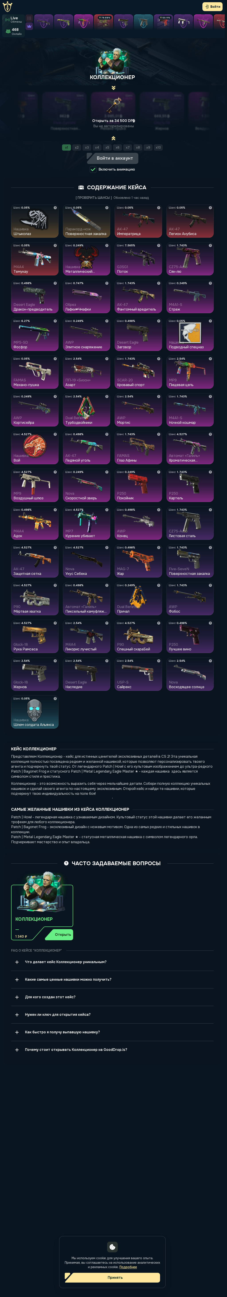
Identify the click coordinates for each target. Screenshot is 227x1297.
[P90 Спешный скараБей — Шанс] (158, 623)
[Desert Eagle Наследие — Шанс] (106, 660)
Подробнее (128, 1267)
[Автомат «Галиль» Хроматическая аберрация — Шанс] (210, 434)
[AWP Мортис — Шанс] (158, 396)
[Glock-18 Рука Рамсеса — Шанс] (55, 623)
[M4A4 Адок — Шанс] (55, 509)
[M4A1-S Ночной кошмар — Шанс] (210, 396)
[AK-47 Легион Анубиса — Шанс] (210, 207)
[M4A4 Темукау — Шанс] (55, 245)
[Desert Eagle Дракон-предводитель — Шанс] (55, 283)
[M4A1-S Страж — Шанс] (210, 283)
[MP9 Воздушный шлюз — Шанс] (55, 472)
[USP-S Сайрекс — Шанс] (158, 660)
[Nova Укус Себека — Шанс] (106, 547)
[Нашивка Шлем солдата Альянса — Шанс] (55, 698)
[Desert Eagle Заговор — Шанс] (158, 321)
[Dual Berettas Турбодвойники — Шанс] (106, 396)
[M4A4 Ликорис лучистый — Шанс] (106, 623)
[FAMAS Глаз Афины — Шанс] (158, 434)
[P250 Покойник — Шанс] (158, 472)
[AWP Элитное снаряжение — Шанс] (106, 321)
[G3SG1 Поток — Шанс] (158, 245)
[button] (42, 904)
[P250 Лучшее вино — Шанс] (210, 623)
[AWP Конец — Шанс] (158, 509)
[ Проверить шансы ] (94, 198)
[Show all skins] (29, 18)
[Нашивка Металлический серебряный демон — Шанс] (106, 245)
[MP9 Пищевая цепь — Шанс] (210, 358)
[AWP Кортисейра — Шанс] (55, 396)
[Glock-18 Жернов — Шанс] (55, 660)
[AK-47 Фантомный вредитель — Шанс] (158, 283)
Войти (215, 7)
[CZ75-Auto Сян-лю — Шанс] (210, 245)
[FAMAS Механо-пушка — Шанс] (55, 358)
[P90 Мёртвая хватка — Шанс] (55, 585)
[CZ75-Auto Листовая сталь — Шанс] (210, 509)
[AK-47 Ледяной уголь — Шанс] (106, 434)
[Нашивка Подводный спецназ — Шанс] (210, 321)
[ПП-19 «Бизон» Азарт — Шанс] (106, 358)
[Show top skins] (29, 26)
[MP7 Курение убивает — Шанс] (106, 509)
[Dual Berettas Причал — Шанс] (158, 585)
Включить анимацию (117, 169)
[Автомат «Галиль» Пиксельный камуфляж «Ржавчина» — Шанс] (106, 585)
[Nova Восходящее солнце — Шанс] (210, 660)
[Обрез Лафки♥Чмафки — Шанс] (106, 283)
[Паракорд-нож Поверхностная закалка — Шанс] (106, 207)
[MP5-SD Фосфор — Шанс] (55, 321)
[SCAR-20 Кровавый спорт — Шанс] (158, 358)
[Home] (7, 6)
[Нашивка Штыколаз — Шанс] (55, 207)
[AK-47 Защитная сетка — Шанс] (55, 547)
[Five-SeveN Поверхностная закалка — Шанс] (210, 547)
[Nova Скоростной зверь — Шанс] (106, 472)
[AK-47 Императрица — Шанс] (158, 207)
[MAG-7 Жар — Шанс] (158, 547)
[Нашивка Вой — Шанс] (55, 434)
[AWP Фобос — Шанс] (210, 585)
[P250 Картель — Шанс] (210, 472)
